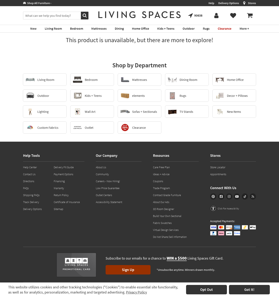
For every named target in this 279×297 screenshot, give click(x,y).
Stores (252, 3)
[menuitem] (250, 15)
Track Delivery (31, 202)
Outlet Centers (104, 195)
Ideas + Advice (161, 174)
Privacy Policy (136, 292)
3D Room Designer (163, 209)
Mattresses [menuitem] (99, 28)
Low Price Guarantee (107, 188)
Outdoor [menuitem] (189, 28)
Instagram (229, 196)
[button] (224, 208)
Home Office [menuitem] (140, 28)
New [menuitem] (33, 28)
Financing (59, 181)
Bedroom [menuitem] (76, 28)
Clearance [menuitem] (224, 28)
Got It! (249, 289)
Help (211, 3)
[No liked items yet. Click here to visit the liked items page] (233, 15)
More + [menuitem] (244, 28)
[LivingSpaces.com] (139, 14)
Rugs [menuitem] (206, 28)
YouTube (237, 196)
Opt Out (206, 289)
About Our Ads (161, 202)
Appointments (218, 174)
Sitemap (58, 209)
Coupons (158, 181)
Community (102, 174)
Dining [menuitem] (119, 28)
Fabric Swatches (162, 223)
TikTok (245, 196)
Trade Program (161, 188)
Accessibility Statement (109, 202)
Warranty (59, 188)
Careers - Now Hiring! (108, 181)
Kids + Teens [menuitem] (165, 28)
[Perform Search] (84, 15)
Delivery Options (228, 3)
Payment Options (63, 174)
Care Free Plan (161, 167)
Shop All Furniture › (38, 3)
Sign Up (128, 269)
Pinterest (213, 196)
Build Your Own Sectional (167, 216)
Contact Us (29, 174)
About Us (101, 167)
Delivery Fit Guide (64, 167)
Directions (28, 181)
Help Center (30, 167)
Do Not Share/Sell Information (170, 237)
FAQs (26, 188)
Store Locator (217, 167)
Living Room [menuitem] (53, 28)
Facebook (221, 196)
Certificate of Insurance (67, 202)
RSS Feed (253, 196)
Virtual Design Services (166, 230)
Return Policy (61, 195)
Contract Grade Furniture (167, 195)
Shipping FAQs (31, 195)
